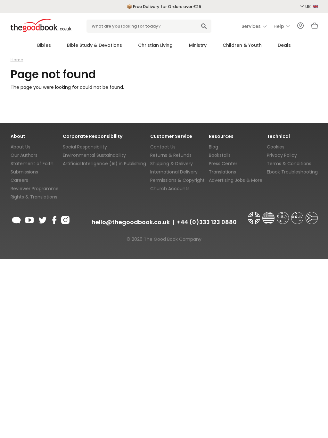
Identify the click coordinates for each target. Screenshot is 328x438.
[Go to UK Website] (254, 215)
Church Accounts (170, 188)
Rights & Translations (34, 197)
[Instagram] (65, 219)
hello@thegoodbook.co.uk (131, 222)
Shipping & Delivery (171, 163)
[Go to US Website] (269, 215)
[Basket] (314, 27)
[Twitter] (42, 219)
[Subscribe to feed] (16, 219)
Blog (213, 147)
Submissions (24, 172)
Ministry (198, 45)
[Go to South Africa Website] (312, 215)
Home (17, 60)
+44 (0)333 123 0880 (207, 222)
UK (308, 7)
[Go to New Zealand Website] (298, 215)
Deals (284, 45)
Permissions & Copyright (177, 180)
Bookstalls (220, 155)
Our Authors (24, 155)
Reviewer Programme (35, 188)
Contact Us (163, 147)
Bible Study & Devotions (94, 45)
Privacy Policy (282, 155)
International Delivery (174, 172)
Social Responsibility (85, 147)
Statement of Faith (32, 163)
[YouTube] (29, 219)
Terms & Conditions (289, 163)
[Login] (300, 26)
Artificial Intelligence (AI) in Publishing (104, 163)
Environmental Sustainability (94, 155)
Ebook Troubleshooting (292, 172)
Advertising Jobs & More (235, 180)
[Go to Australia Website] (283, 215)
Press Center (223, 163)
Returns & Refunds (171, 155)
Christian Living (155, 45)
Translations (222, 172)
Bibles (44, 45)
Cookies (275, 147)
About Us (20, 147)
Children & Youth (242, 45)
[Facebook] (54, 219)
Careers (19, 180)
